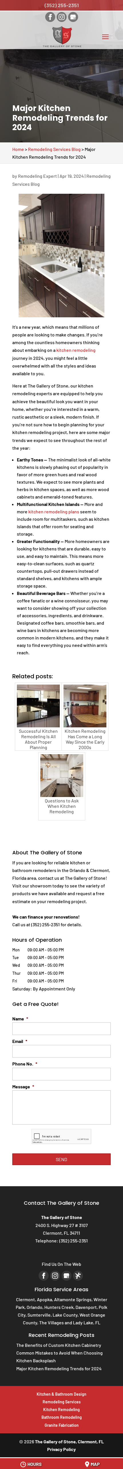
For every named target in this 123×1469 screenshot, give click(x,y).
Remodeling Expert (37, 176)
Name (20, 1018)
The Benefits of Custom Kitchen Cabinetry (58, 1345)
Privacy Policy (61, 1449)
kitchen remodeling (76, 350)
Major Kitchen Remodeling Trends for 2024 (59, 1368)
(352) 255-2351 (62, 5)
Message (23, 1086)
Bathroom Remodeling (61, 1417)
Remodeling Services (62, 1401)
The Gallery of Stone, (69, 1441)
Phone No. (24, 1063)
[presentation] (61, 1136)
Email (19, 1041)
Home (18, 149)
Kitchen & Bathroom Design (61, 1394)
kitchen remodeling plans (53, 511)
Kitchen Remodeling (61, 1409)
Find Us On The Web (61, 1264)
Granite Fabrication (62, 1425)
